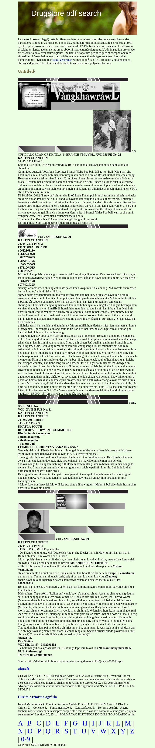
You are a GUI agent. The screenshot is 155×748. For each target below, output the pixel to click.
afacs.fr (23, 669)
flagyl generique (62, 59)
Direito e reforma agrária (37, 697)
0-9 (25, 739)
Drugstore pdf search (66, 13)
